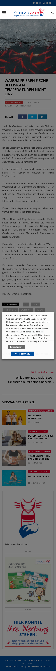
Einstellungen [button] (16, 347)
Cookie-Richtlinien (38, 328)
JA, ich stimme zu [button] (22, 353)
